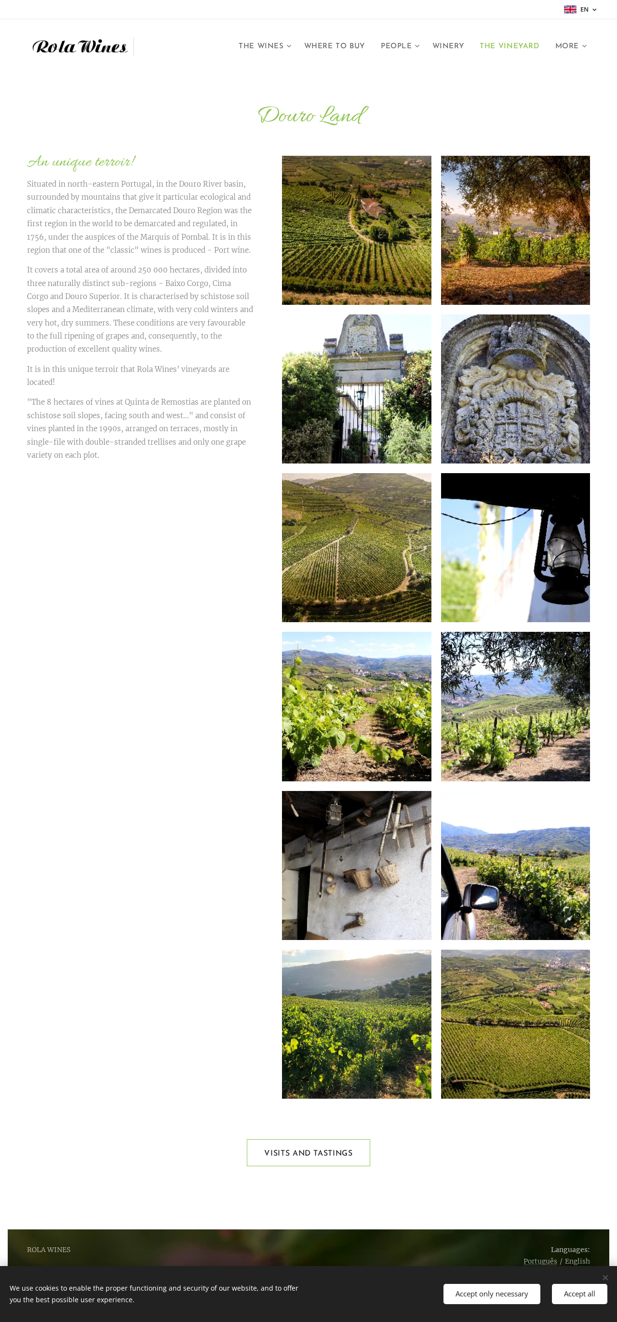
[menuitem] (266, 47)
